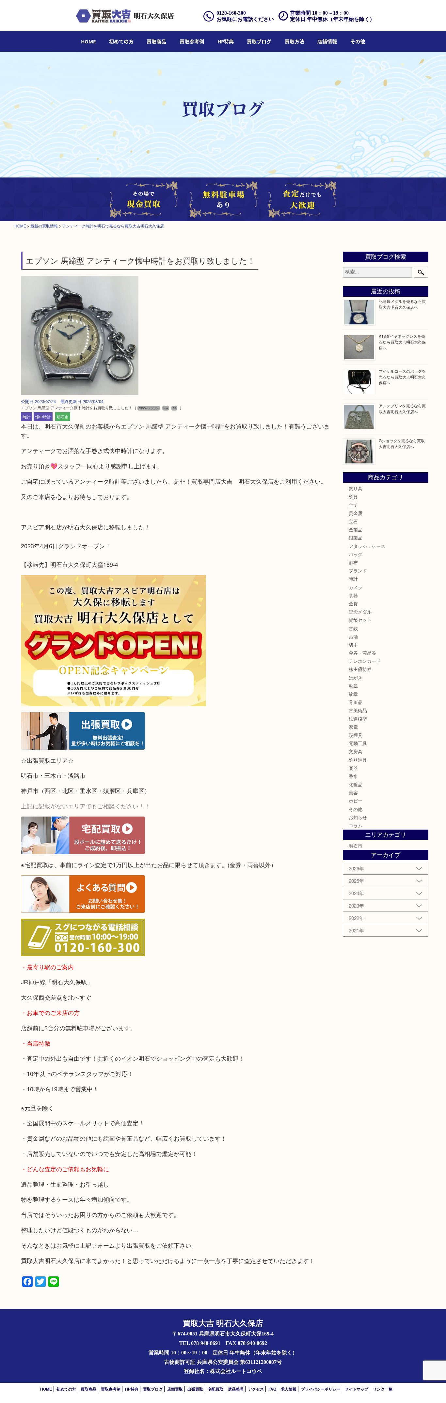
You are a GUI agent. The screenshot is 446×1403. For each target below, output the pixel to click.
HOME (88, 41)
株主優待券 (360, 669)
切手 (353, 644)
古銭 (353, 628)
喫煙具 (355, 735)
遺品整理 (236, 1389)
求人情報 (288, 1389)
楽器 (353, 768)
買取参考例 (192, 41)
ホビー (355, 800)
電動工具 (358, 743)
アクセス (256, 1389)
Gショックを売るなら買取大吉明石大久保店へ (402, 443)
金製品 (355, 529)
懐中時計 (43, 416)
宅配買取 (215, 1389)
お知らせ (358, 817)
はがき (355, 677)
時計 (26, 416)
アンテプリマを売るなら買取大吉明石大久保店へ (402, 408)
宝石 (353, 521)
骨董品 (355, 702)
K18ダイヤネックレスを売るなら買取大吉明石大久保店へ (402, 342)
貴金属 (355, 513)
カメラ (355, 587)
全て (353, 505)
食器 (353, 595)
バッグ (355, 554)
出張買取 (195, 1389)
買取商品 (156, 41)
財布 (353, 562)
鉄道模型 (358, 718)
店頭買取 (175, 1389)
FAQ (272, 1389)
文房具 (355, 751)
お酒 (353, 636)
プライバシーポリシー (320, 1389)
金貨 (353, 603)
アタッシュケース (367, 546)
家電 (353, 727)
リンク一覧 (382, 1389)
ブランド (358, 570)
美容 (353, 792)
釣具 (353, 496)
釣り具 (355, 488)
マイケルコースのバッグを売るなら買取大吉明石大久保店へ (402, 376)
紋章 (353, 694)
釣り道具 (358, 759)
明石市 (63, 416)
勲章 (353, 685)
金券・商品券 (362, 652)
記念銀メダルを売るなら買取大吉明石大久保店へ (402, 304)
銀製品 (355, 537)
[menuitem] (88, 41)
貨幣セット (360, 619)
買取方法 (294, 41)
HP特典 (225, 41)
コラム (355, 825)
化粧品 (355, 784)
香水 (353, 776)
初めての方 (121, 41)
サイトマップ (356, 1389)
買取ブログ (259, 41)
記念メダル (360, 611)
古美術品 (358, 710)
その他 (355, 809)
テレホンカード (365, 661)
